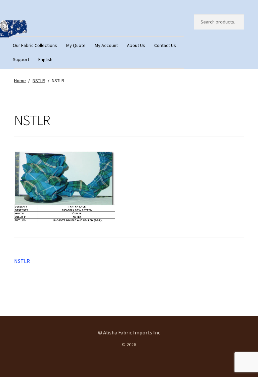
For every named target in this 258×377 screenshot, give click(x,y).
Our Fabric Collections (35, 45)
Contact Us (165, 45)
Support (21, 59)
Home (20, 80)
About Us (136, 45)
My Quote (76, 45)
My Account (106, 45)
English (45, 59)
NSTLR (39, 80)
